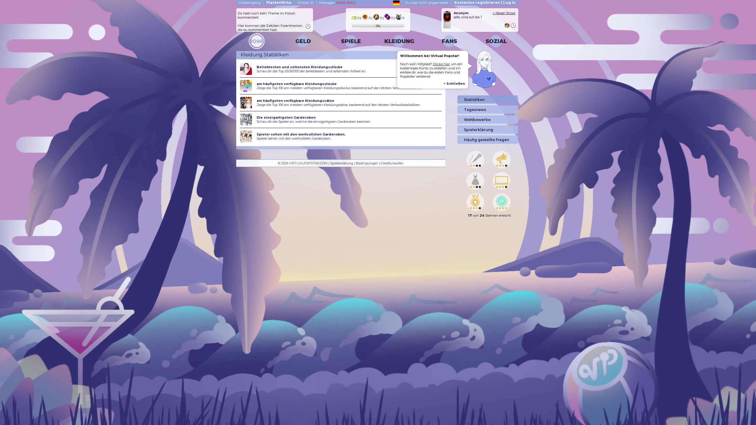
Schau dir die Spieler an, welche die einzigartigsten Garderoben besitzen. (314, 122)
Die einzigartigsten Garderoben (286, 117)
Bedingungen (367, 163)
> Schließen (454, 83)
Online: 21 (305, 2)
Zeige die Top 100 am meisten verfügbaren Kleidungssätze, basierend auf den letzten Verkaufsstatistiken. (339, 105)
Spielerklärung (341, 163)
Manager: (337, 2)
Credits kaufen (392, 163)
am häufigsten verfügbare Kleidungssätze (295, 101)
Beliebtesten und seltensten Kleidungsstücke (300, 67)
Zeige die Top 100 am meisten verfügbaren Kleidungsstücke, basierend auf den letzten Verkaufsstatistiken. (340, 88)
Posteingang (250, 2)
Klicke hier (441, 64)
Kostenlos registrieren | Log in (485, 2)
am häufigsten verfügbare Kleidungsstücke (297, 84)
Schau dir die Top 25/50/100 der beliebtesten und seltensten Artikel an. (311, 71)
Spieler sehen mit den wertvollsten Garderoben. (301, 134)
